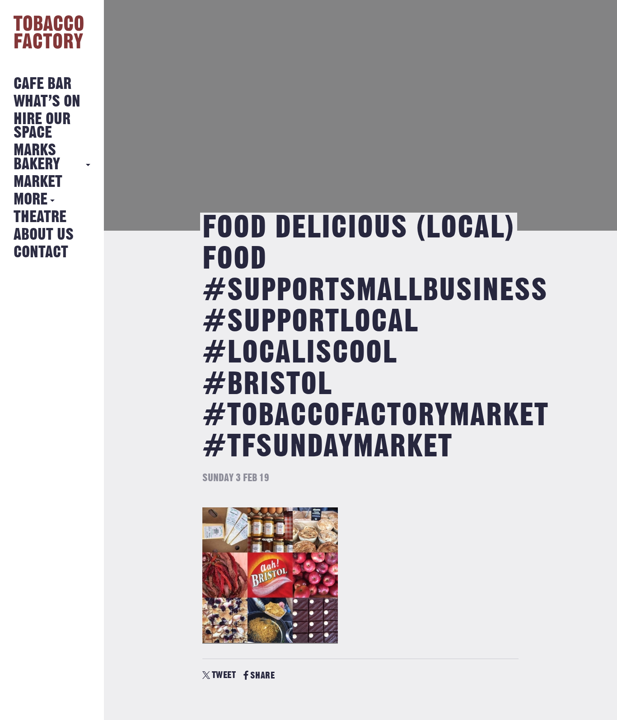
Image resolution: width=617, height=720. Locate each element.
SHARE (262, 675)
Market (38, 182)
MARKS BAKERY (37, 157)
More (30, 200)
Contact (41, 253)
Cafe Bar (42, 84)
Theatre (40, 217)
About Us (44, 235)
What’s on (47, 102)
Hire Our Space (42, 126)
